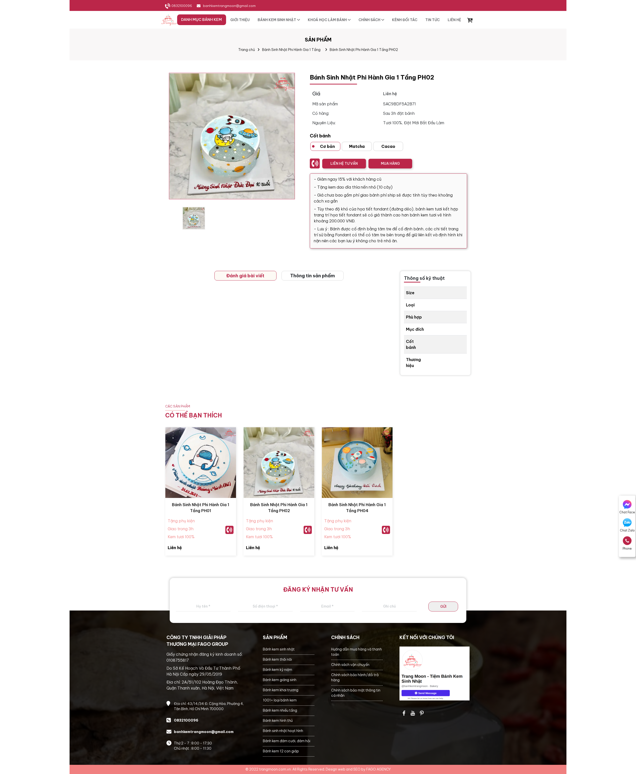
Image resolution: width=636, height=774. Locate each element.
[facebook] (434, 674)
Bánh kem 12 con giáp (281, 751)
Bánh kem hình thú (278, 720)
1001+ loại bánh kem (280, 700)
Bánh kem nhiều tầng (280, 710)
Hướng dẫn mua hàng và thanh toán (356, 652)
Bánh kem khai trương (280, 690)
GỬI (443, 606)
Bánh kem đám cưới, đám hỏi (286, 741)
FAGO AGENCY (378, 769)
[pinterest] (421, 713)
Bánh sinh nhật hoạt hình (283, 731)
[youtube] (412, 713)
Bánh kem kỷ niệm (277, 669)
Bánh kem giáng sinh (279, 680)
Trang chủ (246, 49)
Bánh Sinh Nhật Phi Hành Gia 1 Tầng (291, 49)
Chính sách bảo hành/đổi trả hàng (355, 677)
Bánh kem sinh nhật (279, 649)
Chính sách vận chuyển (350, 664)
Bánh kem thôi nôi (277, 659)
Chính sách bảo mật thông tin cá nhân (355, 693)
